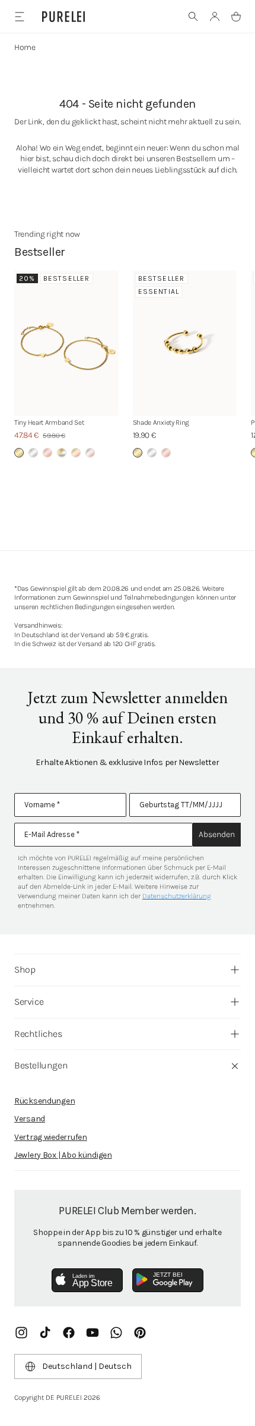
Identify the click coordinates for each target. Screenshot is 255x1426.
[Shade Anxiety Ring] (185, 343)
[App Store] (87, 1280)
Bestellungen (41, 1065)
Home (25, 47)
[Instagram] (21, 1332)
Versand (29, 1119)
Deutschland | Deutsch (87, 1366)
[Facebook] (69, 1332)
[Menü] (19, 16)
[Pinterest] (140, 1332)
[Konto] (214, 16)
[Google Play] (167, 1280)
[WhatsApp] (116, 1332)
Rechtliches (38, 1033)
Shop (24, 969)
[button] (193, 16)
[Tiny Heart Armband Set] (66, 343)
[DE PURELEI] (63, 16)
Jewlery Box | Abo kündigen (63, 1155)
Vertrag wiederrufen (50, 1137)
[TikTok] (45, 1332)
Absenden (217, 834)
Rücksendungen (44, 1101)
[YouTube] (92, 1332)
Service (28, 1001)
